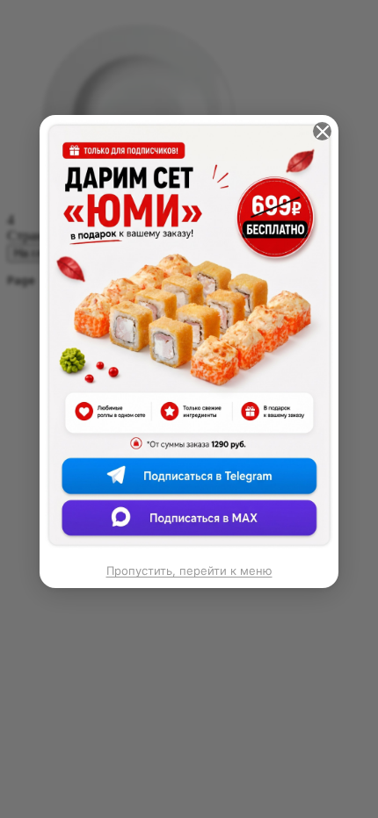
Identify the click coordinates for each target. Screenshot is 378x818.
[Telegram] (189, 483)
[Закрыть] (322, 131)
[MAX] (189, 521)
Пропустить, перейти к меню (189, 570)
